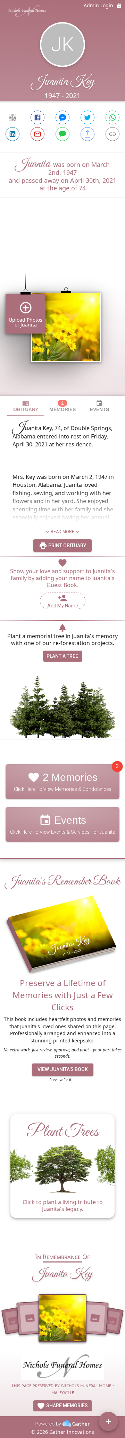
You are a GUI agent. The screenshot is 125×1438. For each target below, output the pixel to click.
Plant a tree (62, 656)
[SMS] (62, 134)
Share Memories (66, 1405)
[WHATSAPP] (112, 117)
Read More (62, 531)
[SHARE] (87, 134)
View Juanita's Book (63, 1069)
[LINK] (112, 134)
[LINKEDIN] (12, 134)
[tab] (25, 406)
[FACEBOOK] (37, 117)
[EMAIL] (37, 134)
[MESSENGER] (62, 117)
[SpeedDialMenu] (108, 1421)
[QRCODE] (12, 117)
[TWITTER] (87, 117)
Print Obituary (66, 545)
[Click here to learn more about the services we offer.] (62, 1367)
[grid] (62, 308)
